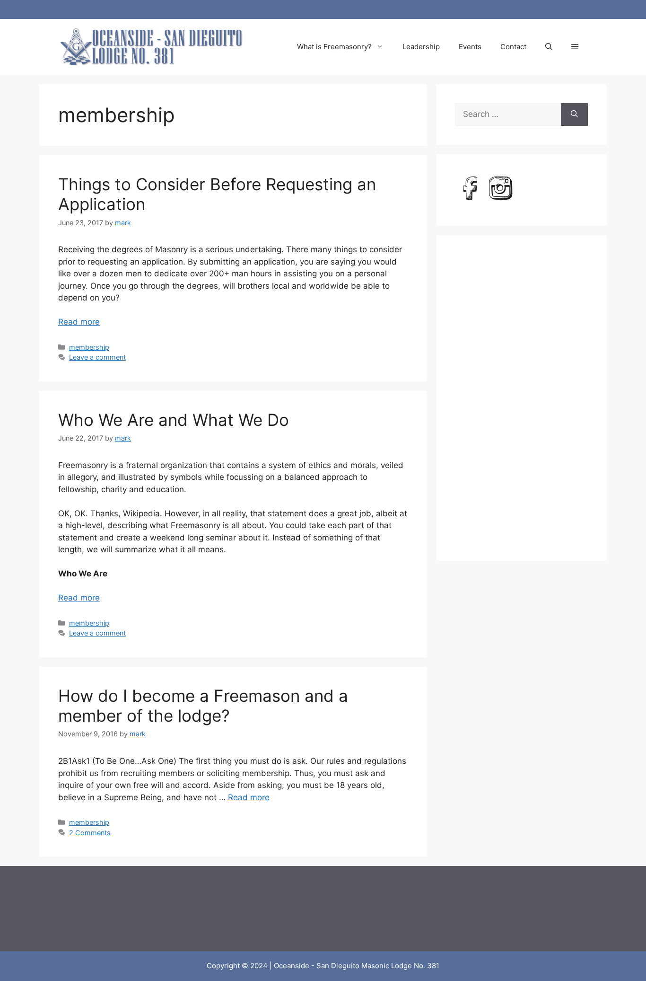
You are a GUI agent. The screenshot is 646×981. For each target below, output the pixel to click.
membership (89, 347)
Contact (513, 46)
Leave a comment (97, 357)
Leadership (421, 46)
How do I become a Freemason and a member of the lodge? (203, 705)
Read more (79, 322)
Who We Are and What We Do (173, 420)
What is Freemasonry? (334, 46)
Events (470, 46)
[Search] (574, 114)
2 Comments (90, 833)
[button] (549, 47)
